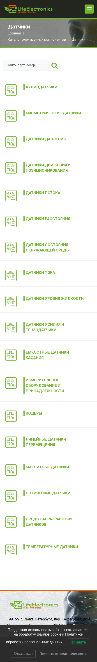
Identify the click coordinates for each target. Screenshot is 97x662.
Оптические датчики (48, 493)
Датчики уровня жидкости (55, 298)
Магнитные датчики (47, 467)
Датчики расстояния (48, 218)
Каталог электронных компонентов (37, 40)
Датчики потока (43, 192)
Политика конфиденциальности (63, 653)
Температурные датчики (52, 547)
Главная (14, 33)
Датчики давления (46, 139)
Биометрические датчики (53, 113)
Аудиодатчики (41, 87)
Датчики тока (40, 272)
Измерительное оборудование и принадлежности (45, 385)
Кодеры (34, 413)
